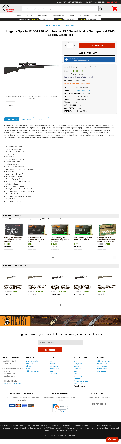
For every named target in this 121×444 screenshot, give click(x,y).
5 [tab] (68, 257)
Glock (76, 374)
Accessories (58, 15)
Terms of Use (102, 366)
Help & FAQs (102, 364)
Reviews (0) (26, 119)
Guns (19, 15)
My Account (61, 2)
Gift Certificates (75, 2)
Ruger (76, 371)
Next (114, 257)
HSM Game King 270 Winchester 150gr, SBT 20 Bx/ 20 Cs (60, 239)
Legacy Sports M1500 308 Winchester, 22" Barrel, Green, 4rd (107, 287)
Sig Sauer (77, 369)
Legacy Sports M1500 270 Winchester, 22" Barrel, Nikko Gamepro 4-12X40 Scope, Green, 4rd (13, 287)
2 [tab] (57, 257)
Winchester (78, 376)
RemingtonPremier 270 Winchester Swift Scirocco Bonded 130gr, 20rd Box (106, 239)
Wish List (88, 2)
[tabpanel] (14, 238)
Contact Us (101, 371)
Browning (77, 361)
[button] (60, 408)
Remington (78, 383)
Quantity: (70, 42)
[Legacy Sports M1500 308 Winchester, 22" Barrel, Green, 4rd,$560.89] (107, 277)
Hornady (77, 366)
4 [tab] (64, 257)
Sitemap (29, 369)
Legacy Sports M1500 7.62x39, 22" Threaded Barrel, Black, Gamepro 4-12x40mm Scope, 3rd (83, 287)
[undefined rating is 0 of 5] (69, 67)
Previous (6, 257)
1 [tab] (53, 257)
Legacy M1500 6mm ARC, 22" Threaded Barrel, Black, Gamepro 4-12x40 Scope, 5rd (60, 287)
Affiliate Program (32, 371)
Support (98, 15)
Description (12, 119)
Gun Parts (42, 15)
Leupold (77, 379)
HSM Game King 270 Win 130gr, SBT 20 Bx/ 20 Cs (83, 238)
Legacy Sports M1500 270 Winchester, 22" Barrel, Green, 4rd (37, 287)
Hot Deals (84, 15)
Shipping (29, 366)
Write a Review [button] (94, 67)
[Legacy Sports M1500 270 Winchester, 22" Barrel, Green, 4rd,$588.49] (37, 277)
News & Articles (32, 361)
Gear (72, 15)
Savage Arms (79, 364)
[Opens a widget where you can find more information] (112, 440)
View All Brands (79, 386)
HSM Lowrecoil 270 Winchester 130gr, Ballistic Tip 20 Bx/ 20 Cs (37, 239)
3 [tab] (60, 257)
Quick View (14, 230)
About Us (29, 364)
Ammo (29, 15)
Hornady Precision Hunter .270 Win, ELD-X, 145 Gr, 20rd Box (13, 239)
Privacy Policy (102, 369)
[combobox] (60, 8)
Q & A (41, 119)
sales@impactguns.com (11, 383)
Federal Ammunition (81, 381)
